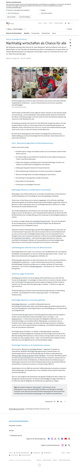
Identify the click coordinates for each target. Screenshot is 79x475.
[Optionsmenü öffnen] (70, 48)
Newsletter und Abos (15, 425)
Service (54, 33)
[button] (72, 23)
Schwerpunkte (35, 33)
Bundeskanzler (46, 33)
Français (45, 23)
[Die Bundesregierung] (10, 24)
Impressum (39, 460)
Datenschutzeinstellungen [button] (64, 460)
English (40, 23)
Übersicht (55, 460)
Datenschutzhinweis (58, 23)
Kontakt (50, 23)
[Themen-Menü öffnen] (25, 29)
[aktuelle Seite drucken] (70, 45)
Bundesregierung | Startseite (16, 409)
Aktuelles (26, 33)
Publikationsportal (16, 435)
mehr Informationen (13, 13)
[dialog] (39, 10)
